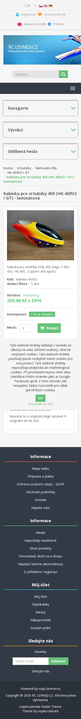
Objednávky (40, 604)
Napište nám (40, 508)
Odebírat (58, 661)
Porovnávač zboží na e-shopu (40, 556)
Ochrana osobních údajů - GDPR (40, 484)
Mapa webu (40, 468)
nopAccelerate (48, 711)
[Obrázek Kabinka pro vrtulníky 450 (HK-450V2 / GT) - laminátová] (40, 235)
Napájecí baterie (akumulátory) (40, 564)
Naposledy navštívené (40, 540)
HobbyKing (31, 295)
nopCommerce (50, 688)
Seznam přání (41, 628)
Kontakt (40, 500)
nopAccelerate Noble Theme (40, 706)
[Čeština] (41, 5)
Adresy (40, 612)
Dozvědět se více (40, 404)
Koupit (52, 328)
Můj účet (40, 596)
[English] (45, 5)
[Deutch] (50, 5)
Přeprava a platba (41, 476)
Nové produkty (40, 548)
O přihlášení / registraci (40, 572)
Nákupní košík (40, 620)
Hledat (40, 532)
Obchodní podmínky (40, 492)
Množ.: (12, 327)
